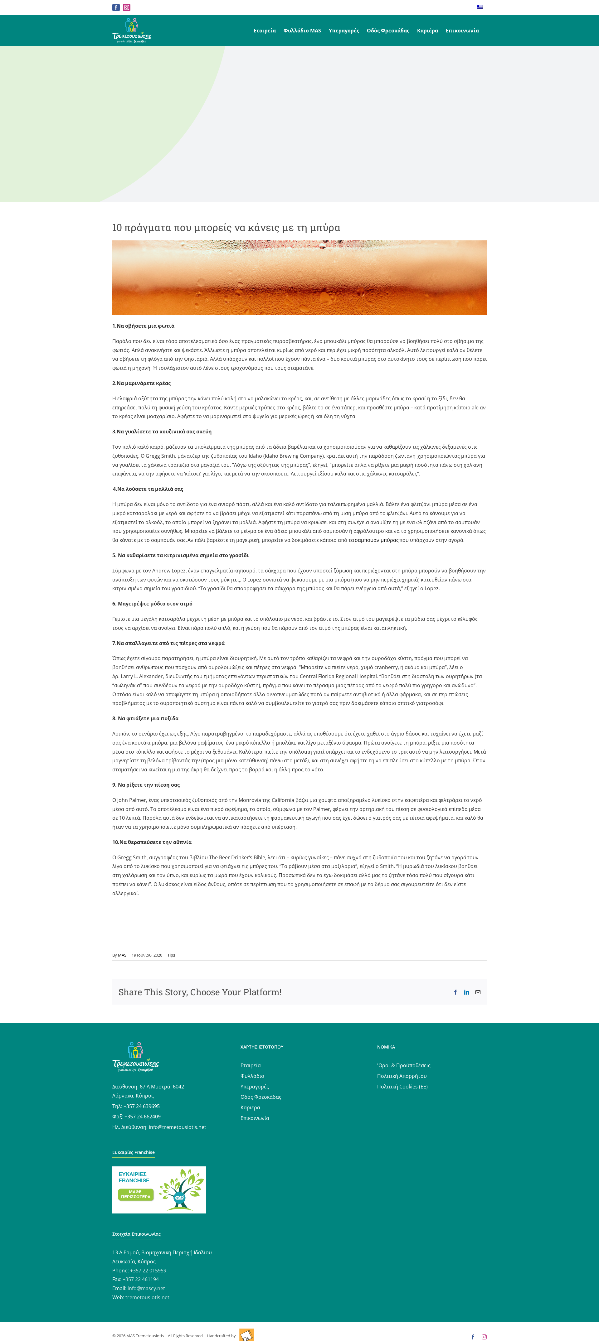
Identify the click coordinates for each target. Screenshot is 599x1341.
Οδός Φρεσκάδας (261, 1096)
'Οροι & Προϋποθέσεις (404, 1065)
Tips (171, 955)
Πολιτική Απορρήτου (402, 1076)
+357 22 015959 (148, 1270)
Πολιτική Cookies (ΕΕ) (402, 1086)
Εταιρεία (251, 1065)
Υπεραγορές (255, 1086)
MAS (122, 955)
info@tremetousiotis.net (177, 1127)
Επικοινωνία (255, 1118)
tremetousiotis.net (147, 1297)
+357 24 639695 (142, 1106)
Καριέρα (250, 1107)
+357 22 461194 (141, 1279)
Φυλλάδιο (252, 1076)
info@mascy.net (146, 1288)
